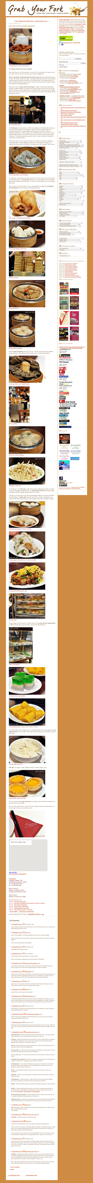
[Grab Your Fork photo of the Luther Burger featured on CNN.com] (62, 369)
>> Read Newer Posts (31, 1175)
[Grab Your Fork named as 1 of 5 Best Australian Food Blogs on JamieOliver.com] (65, 349)
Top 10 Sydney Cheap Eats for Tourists (70, 86)
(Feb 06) (31, 909)
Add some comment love (27, 911)
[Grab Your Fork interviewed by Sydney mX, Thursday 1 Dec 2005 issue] (63, 425)
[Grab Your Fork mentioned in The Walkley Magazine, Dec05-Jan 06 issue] (64, 421)
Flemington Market (69, 271)
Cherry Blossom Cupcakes (32, 1014)
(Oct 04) (43, 903)
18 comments (14, 911)
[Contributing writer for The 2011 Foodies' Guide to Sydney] (74, 324)
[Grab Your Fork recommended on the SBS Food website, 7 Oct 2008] (62, 402)
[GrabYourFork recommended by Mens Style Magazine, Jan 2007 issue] (64, 408)
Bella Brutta (72, 80)
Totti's (76, 81)
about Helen (81, 32)
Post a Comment (15, 1167)
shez (26, 981)
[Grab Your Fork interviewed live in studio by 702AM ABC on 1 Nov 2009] (63, 380)
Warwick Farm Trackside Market (72, 275)
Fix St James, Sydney (66, 115)
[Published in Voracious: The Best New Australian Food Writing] (64, 324)
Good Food (78, 24)
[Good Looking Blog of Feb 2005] (74, 459)
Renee (26, 989)
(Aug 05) (37, 903)
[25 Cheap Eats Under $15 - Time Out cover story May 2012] (64, 294)
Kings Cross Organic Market (71, 272)
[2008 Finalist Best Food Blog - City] (64, 449)
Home (16, 21)
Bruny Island (74, 88)
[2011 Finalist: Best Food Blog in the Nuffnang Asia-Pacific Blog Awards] (64, 443)
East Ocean (20, 1091)
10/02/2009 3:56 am (17, 932)
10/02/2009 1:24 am (17, 924)
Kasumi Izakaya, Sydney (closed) (69, 124)
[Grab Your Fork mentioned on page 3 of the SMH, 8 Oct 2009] (65, 382)
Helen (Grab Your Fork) (31, 1032)
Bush (79, 74)
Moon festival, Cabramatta (67, 113)
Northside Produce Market (70, 264)
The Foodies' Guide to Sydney (66, 29)
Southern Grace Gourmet (31, 963)
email (64, 33)
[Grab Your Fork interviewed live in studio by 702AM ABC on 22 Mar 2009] (63, 390)
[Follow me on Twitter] (60, 42)
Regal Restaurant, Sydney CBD (21, 908)
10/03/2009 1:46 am (17, 1006)
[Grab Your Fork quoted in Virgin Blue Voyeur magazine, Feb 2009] (64, 394)
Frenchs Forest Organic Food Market (73, 277)
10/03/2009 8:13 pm (17, 1022)
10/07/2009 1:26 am (17, 1114)
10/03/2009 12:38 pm (17, 1014)
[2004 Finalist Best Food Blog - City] (64, 459)
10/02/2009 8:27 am (17, 971)
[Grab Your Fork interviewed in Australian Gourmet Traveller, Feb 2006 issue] (63, 419)
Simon (26, 932)
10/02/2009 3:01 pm (17, 996)
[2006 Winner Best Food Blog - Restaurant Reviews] (64, 454)
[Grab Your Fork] (46, 16)
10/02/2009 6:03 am (17, 947)
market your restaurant (75, 100)
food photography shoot (78, 97)
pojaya (27, 1121)
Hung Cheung (36, 1091)
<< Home (12, 1169)
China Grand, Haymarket (20, 901)
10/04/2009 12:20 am (17, 1032)
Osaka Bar (73, 78)
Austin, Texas (72, 99)
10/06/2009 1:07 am (17, 1105)
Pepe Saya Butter (64, 93)
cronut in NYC (77, 98)
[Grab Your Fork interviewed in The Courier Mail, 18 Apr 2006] (63, 416)
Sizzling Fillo (73, 90)
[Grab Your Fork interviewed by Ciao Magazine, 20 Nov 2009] (61, 375)
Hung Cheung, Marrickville (20, 904)
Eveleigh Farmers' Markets (71, 268)
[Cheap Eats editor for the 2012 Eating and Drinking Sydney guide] (64, 309)
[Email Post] (42, 914)
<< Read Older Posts (14, 1175)
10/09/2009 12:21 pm (17, 1121)
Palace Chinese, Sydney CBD (21, 906)
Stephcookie (28, 971)
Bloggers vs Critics (65, 95)
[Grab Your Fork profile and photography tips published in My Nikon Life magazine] (64, 356)
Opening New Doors (73, 83)
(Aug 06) (32, 903)
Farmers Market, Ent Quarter (71, 267)
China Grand (27, 1091)
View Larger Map (13, 872)
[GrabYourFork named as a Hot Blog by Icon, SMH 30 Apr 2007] (67, 406)
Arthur (76, 76)
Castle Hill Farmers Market (71, 263)
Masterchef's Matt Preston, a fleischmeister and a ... (33, 21)
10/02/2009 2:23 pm (17, 989)
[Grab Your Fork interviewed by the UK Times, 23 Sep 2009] (64, 384)
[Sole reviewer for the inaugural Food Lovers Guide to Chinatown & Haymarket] (63, 340)
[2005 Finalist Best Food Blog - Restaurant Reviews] (75, 454)
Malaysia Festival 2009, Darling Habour (71, 112)
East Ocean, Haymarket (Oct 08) (21, 903)
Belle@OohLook (29, 996)
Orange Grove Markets (70, 274)
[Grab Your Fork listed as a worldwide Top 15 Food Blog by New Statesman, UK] (65, 358)
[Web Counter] (62, 476)
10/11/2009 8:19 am (17, 1138)
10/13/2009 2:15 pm (17, 1151)
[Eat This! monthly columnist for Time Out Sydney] (74, 294)
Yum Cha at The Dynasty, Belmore (22, 26)
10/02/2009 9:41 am (17, 981)
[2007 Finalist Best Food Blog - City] (75, 449)
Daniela (27, 1105)
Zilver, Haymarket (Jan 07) (20, 909)
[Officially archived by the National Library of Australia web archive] (65, 427)
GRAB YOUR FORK (64, 19)
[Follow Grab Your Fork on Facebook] (62, 47)
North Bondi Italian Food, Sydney (69, 122)
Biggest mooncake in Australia (69, 110)
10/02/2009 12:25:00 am (34, 914)
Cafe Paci (75, 75)
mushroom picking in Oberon (74, 89)
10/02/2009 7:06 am (17, 963)
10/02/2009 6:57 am (17, 953)
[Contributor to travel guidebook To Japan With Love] (74, 340)
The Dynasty (12, 878)
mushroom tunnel (75, 92)
